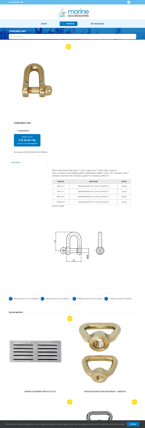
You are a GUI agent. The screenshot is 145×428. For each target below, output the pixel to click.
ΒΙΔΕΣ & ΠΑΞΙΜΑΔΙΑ (39, 152)
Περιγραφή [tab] (15, 162)
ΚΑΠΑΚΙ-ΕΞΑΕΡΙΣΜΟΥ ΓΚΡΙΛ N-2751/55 (40, 391)
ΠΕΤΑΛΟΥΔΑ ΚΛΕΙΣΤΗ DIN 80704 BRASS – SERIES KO (105, 391)
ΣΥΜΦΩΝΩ (133, 424)
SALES (27, 152)
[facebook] (128, 2)
